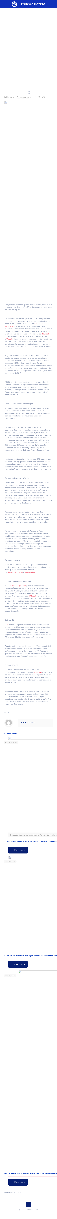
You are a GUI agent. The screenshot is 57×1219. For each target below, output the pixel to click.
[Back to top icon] (28, 1204)
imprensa (19, 572)
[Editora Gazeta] (28, 4)
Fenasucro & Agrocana (16, 586)
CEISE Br (9, 339)
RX (8, 624)
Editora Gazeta (23, 97)
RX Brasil (45, 334)
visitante (11, 572)
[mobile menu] (53, 4)
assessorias (30, 572)
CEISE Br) (38, 672)
